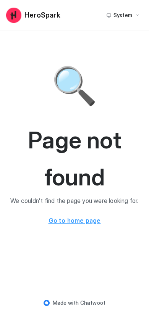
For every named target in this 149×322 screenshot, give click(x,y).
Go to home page (75, 220)
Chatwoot (93, 302)
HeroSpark (42, 15)
